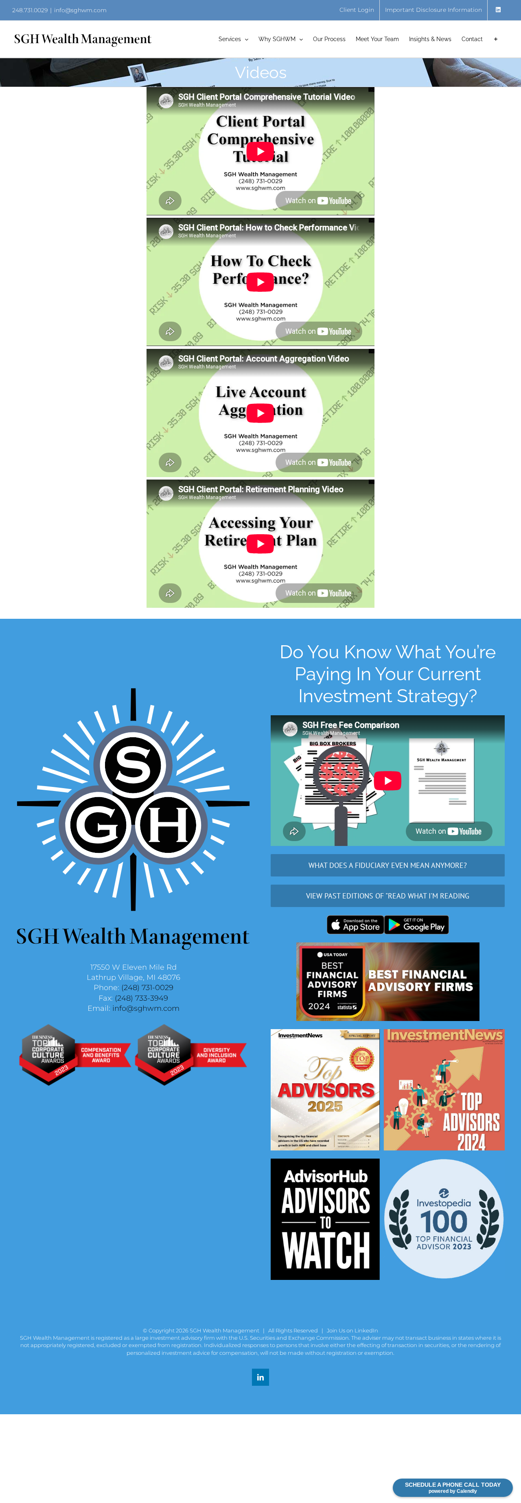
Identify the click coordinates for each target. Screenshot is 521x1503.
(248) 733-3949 (141, 998)
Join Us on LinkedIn (352, 1330)
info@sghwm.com (80, 10)
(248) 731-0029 (147, 987)
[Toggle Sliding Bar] (496, 39)
